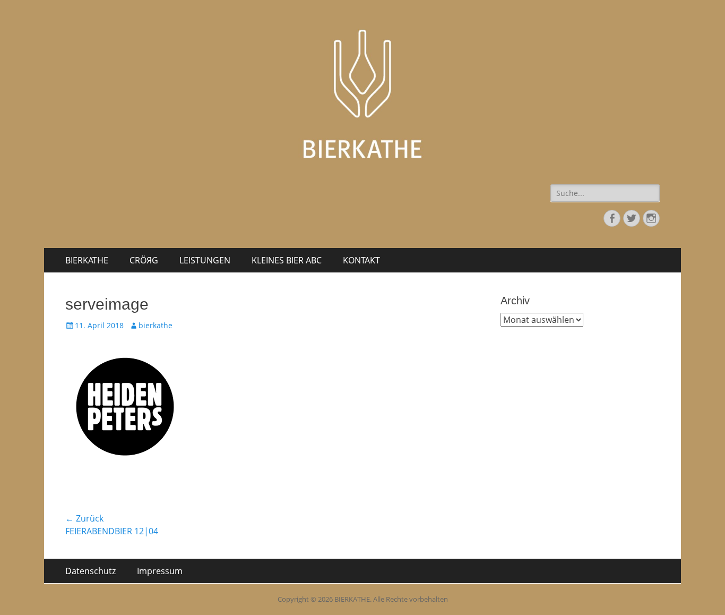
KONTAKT (361, 260)
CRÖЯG (144, 260)
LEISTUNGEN (204, 260)
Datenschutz (90, 571)
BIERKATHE (86, 260)
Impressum (160, 571)
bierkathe (155, 325)
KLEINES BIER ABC (287, 260)
